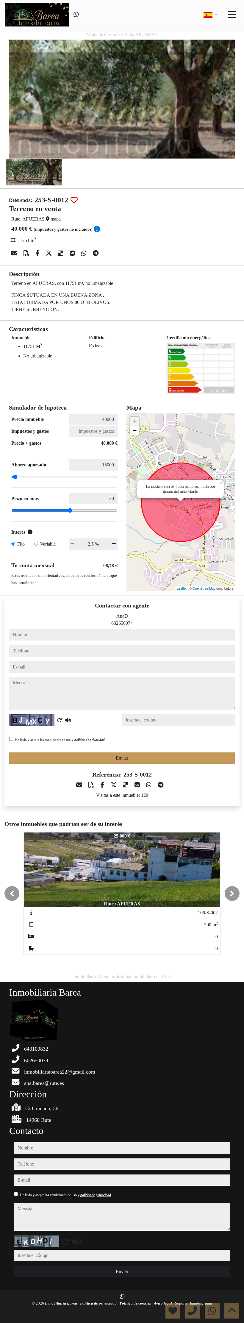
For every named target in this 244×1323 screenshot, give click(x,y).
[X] (49, 253)
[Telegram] (95, 253)
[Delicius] (61, 253)
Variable (48, 543)
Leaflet (182, 588)
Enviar (122, 757)
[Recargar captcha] (59, 720)
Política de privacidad (99, 1303)
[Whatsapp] (76, 14)
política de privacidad (89, 739)
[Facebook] (38, 253)
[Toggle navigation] (231, 14)
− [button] (135, 430)
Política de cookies (136, 1303)
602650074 (122, 623)
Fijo (21, 543)
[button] (11, 893)
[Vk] (73, 253)
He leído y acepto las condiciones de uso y (60, 739)
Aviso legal (163, 1303)
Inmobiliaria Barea (61, 1303)
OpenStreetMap (204, 588)
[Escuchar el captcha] (68, 720)
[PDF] (27, 253)
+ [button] (135, 421)
